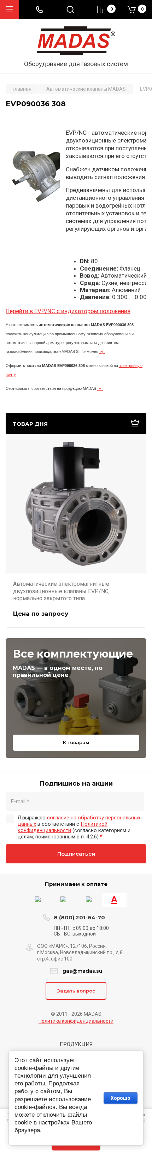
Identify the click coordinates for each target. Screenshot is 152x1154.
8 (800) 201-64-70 (79, 917)
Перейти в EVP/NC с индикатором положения (68, 311)
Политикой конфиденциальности (62, 827)
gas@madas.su (82, 971)
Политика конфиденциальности (76, 1021)
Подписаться (76, 853)
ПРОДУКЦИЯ (76, 1044)
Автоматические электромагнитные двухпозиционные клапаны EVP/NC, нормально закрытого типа (61, 591)
